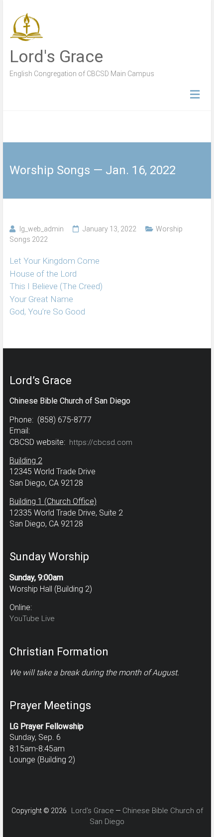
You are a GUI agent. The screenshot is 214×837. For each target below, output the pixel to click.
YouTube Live (32, 618)
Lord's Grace (56, 56)
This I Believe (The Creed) (56, 286)
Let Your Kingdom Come (54, 261)
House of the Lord (43, 274)
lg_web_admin (41, 229)
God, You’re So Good (47, 311)
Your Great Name (41, 299)
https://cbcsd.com (100, 442)
